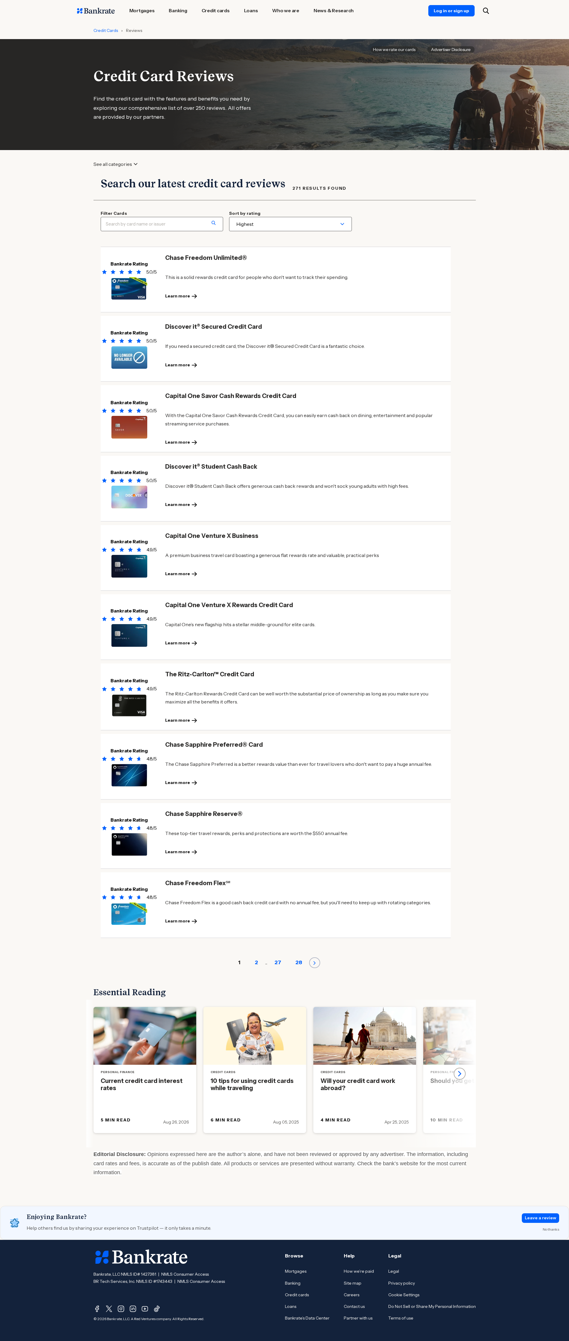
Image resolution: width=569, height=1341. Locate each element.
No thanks (551, 1229)
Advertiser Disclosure (451, 49)
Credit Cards (105, 30)
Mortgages (295, 1271)
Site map (352, 1283)
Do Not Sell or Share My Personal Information (432, 1306)
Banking (292, 1283)
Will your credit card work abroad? (357, 1084)
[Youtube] (144, 1308)
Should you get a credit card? (473, 1080)
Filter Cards (114, 213)
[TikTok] (156, 1308)
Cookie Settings (403, 1294)
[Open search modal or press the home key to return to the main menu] (486, 10)
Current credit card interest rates (141, 1084)
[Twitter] (109, 1308)
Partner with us (358, 1318)
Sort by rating (244, 213)
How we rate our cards (394, 49)
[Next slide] (460, 1074)
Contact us (354, 1306)
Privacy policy (401, 1283)
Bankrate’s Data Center (307, 1318)
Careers (351, 1294)
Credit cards (297, 1294)
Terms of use (400, 1318)
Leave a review (540, 1217)
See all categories (112, 164)
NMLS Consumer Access (185, 1274)
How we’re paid (359, 1271)
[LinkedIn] (133, 1308)
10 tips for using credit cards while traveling (252, 1084)
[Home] (96, 11)
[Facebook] (97, 1308)
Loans (290, 1306)
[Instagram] (121, 1308)
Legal (393, 1271)
